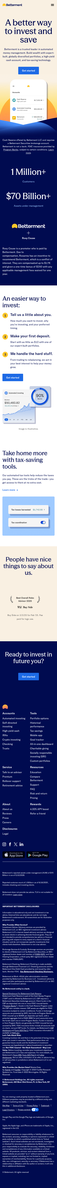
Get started (28, 70)
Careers (6, 822)
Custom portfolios (40, 760)
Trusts (5, 748)
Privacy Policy (32, 1105)
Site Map (6, 1105)
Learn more (8, 489)
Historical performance (37, 724)
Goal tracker (37, 739)
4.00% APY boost (39, 809)
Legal (5, 833)
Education (35, 772)
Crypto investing (11, 739)
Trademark (45, 1105)
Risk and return (38, 793)
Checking (7, 743)
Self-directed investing (9, 724)
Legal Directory (8, 1110)
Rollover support (11, 781)
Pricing (34, 797)
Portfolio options (39, 718)
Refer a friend (37, 813)
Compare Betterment (36, 778)
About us (7, 809)
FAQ (32, 789)
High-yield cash (10, 730)
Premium (7, 776)
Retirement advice (12, 785)
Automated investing (13, 718)
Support (34, 784)
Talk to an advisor (12, 772)
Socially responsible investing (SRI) (41, 754)
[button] (52, 5)
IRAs (5, 735)
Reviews (7, 813)
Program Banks (10, 149)
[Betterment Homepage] (12, 5)
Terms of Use (18, 1105)
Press (5, 817)
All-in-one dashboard (41, 743)
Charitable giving (39, 748)
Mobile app (36, 735)
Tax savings (36, 730)
